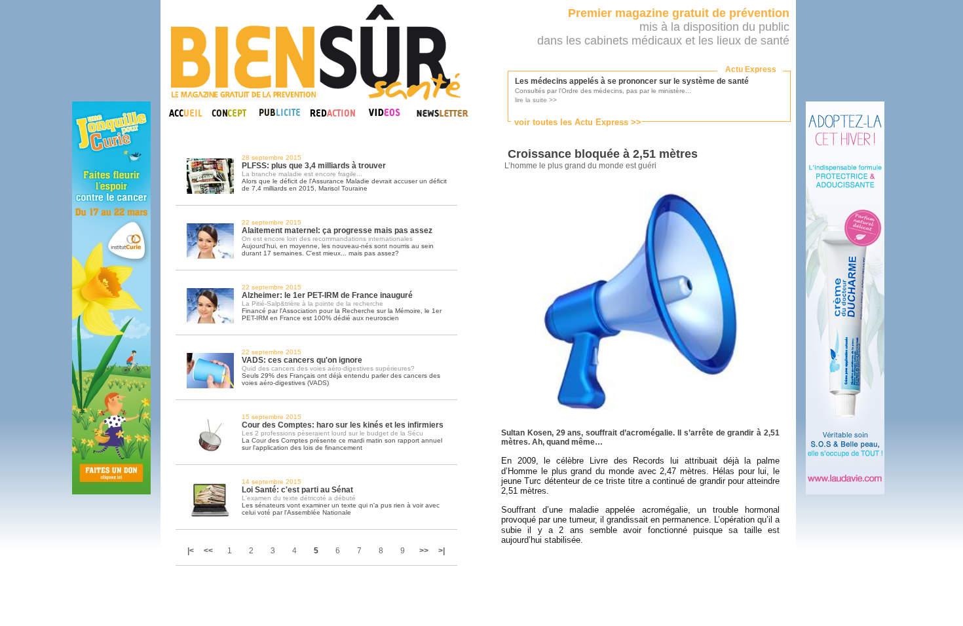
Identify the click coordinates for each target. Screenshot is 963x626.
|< (191, 550)
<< (208, 550)
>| (441, 550)
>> (423, 550)
